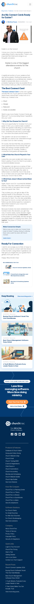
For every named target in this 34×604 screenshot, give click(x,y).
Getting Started (10, 554)
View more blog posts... (12, 591)
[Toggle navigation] (30, 4)
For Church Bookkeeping (13, 518)
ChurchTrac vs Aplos (11, 500)
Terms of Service (10, 531)
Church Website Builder (12, 477)
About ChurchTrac (11, 528)
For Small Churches (11, 513)
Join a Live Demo (16, 406)
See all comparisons (11, 503)
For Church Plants (11, 510)
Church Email (9, 458)
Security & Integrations (12, 539)
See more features (11, 482)
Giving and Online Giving (13, 453)
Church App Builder (11, 479)
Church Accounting (11, 471)
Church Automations (11, 469)
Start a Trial (9, 552)
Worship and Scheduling (13, 474)
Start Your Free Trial (16, 402)
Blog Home (4, 11)
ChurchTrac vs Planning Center (15, 489)
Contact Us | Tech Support (13, 560)
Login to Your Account (12, 547)
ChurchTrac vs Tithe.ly (12, 492)
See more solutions (11, 521)
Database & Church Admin (13, 450)
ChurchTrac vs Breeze (12, 495)
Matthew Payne (12, 22)
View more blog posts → (25, 296)
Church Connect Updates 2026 (15, 567)
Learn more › (7, 238)
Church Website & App (12, 456)
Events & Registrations (12, 463)
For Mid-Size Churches (12, 515)
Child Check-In (10, 466)
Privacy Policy (9, 534)
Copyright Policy (10, 536)
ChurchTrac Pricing (11, 549)
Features (11, 11)
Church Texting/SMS (12, 461)
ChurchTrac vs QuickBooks (14, 497)
